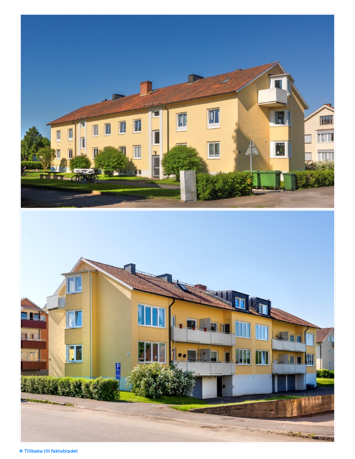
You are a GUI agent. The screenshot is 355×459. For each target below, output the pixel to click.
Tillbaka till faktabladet (50, 451)
